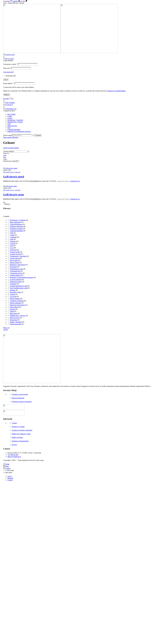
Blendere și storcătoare (17, 265)
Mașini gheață (14, 262)
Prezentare (13, 267)
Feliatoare (13, 284)
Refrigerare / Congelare (15, 120)
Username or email (10, 64)
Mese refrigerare (15, 222)
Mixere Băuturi (15, 299)
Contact (10, 480)
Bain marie (13, 313)
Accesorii (13, 296)
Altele (12, 311)
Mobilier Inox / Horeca (15, 122)
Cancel (5, 329)
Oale (9, 124)
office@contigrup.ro (14, 457)
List (4, 157)
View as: (6, 153)
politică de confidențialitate (117, 91)
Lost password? (8, 72)
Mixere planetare (15, 303)
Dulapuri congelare (16, 229)
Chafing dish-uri (15, 275)
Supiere (12, 309)
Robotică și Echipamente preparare (19, 131)
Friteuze (12, 290)
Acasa (9, 476)
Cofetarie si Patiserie (17, 301)
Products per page (9, 161)
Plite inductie (14, 307)
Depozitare (13, 320)
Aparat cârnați (14, 258)
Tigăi (11, 239)
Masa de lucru (12, 126)
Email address (8, 83)
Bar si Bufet (11, 114)
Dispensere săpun (16, 282)
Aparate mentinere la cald (18, 286)
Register (6, 94)
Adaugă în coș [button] (75, 181)
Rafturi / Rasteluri (16, 322)
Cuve (12, 248)
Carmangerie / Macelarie (18, 256)
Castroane (13, 237)
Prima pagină (7, 137)
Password (7, 68)
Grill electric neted (13, 176)
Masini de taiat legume (17, 305)
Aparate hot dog (15, 254)
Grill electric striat (13, 194)
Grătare (17, 172)
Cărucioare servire (16, 273)
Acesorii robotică (15, 279)
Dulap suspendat (15, 324)
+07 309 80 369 (12, 455)
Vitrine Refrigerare (16, 224)
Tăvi (9, 128)
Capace (9, 118)
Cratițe (9, 116)
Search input (7, 135)
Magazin (15, 137)
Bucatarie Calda (8, 172)
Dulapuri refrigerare (16, 226)
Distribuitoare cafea (16, 269)
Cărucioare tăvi (15, 271)
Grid (4, 155)
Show (6, 328)
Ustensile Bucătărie (13, 129)
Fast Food (13, 250)
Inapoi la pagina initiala (11, 148)
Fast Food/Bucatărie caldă (18, 288)
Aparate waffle (15, 252)
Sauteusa (13, 241)
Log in (6, 79)
